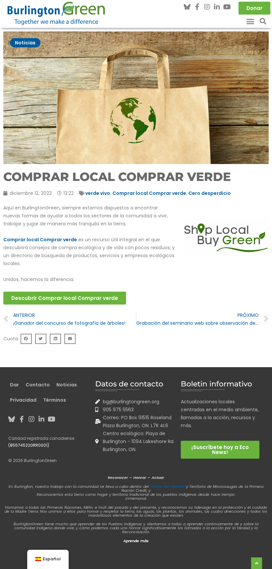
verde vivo (97, 193)
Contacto (38, 384)
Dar (14, 384)
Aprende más (136, 540)
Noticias (25, 42)
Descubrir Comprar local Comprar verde (64, 298)
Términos (54, 400)
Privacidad (23, 400)
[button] (250, 21)
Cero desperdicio (209, 193)
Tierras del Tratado (167, 486)
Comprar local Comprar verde (149, 193)
